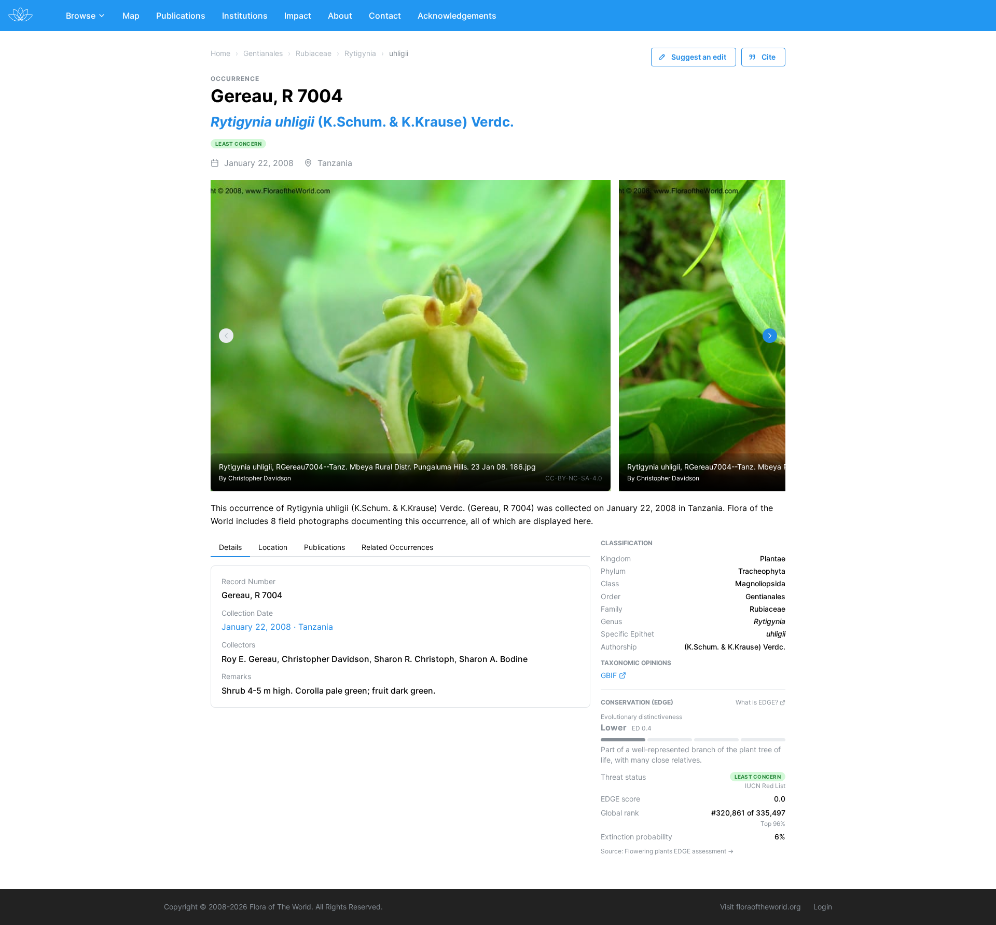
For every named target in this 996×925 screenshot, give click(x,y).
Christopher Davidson (259, 478)
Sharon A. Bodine (493, 659)
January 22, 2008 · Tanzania (277, 627)
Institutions (245, 15)
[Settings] (226, 335)
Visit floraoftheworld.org (760, 906)
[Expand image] (594, 195)
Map (131, 15)
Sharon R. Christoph (414, 659)
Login (822, 906)
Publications (180, 15)
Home (220, 53)
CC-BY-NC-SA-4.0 (573, 478)
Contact (385, 15)
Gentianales (263, 53)
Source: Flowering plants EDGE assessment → (667, 851)
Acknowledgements (457, 15)
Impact (297, 15)
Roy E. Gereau (249, 659)
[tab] (230, 548)
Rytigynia (360, 53)
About (340, 15)
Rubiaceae (313, 53)
